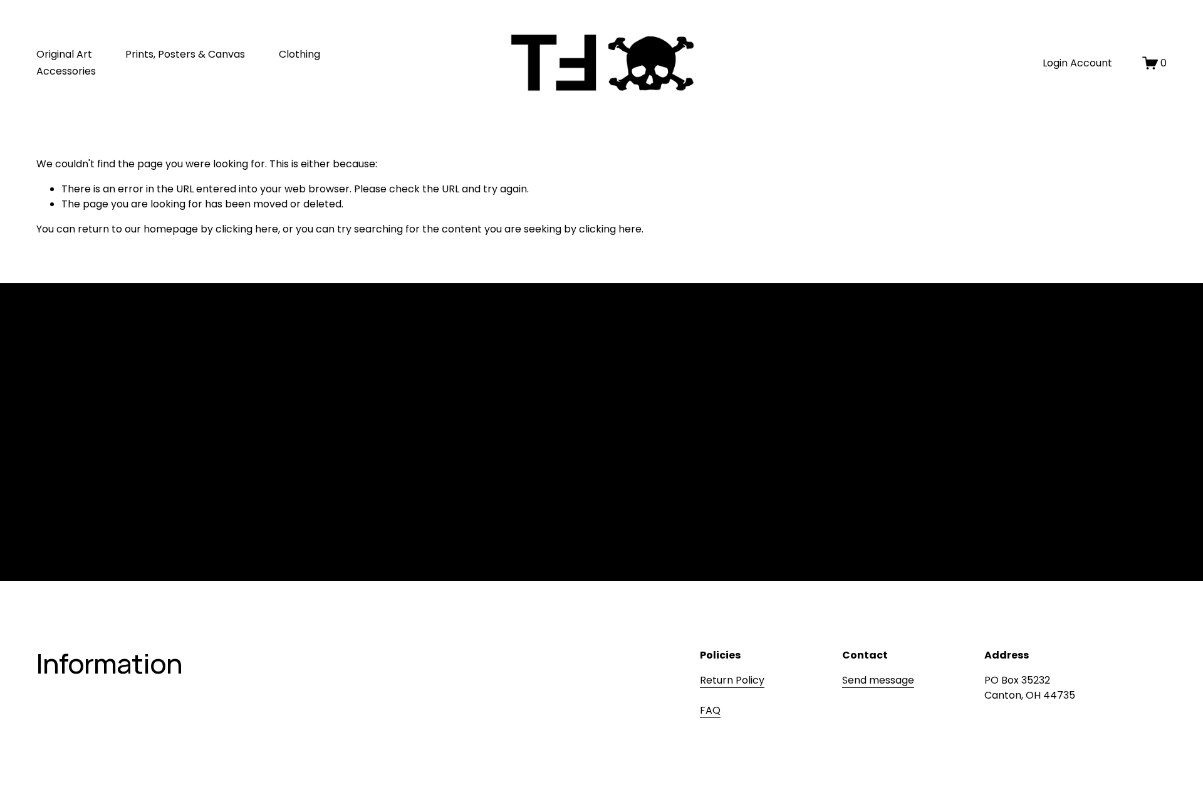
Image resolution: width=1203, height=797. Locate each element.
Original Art (64, 54)
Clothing (299, 54)
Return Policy (732, 680)
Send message (878, 680)
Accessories (66, 71)
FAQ (710, 710)
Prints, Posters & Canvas (185, 54)
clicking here (247, 229)
